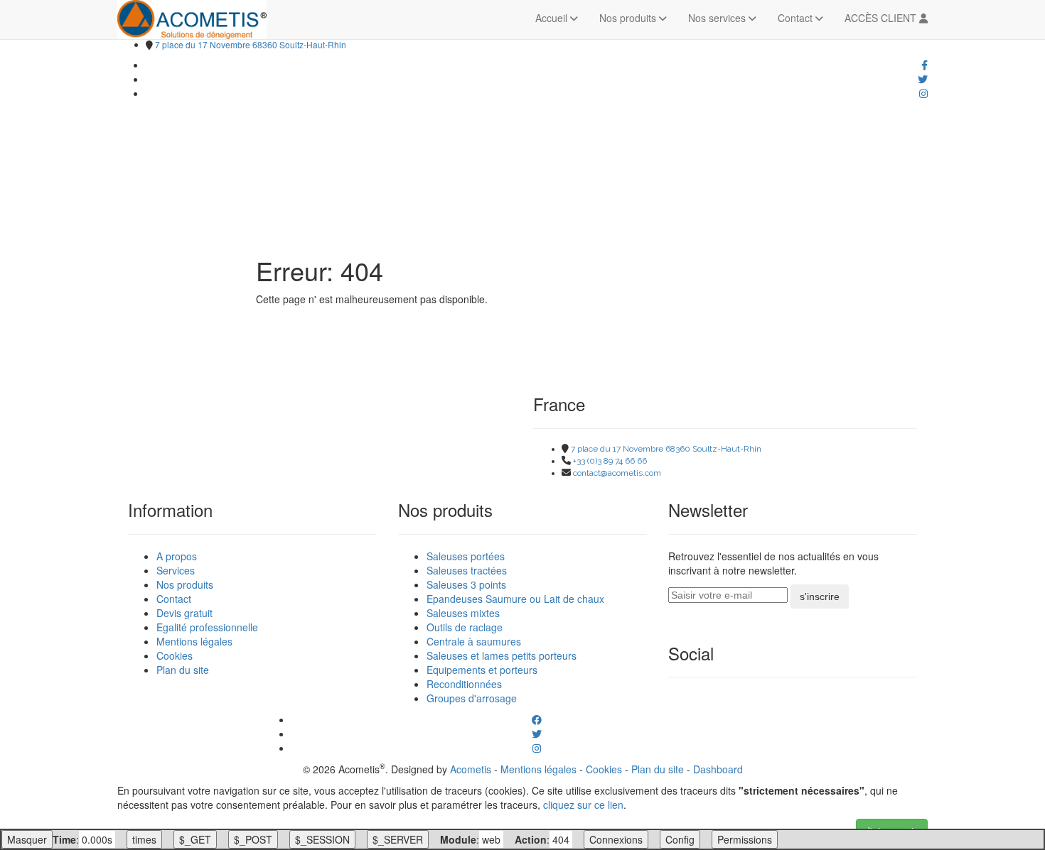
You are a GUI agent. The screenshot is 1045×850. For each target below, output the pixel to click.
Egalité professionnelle (207, 627)
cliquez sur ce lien (583, 804)
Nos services (718, 18)
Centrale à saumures (474, 641)
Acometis (470, 769)
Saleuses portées (466, 556)
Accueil (552, 18)
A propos (176, 556)
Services (175, 570)
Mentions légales (194, 641)
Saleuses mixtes (463, 613)
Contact (796, 18)
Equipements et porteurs (482, 670)
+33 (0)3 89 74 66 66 (610, 461)
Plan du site (182, 670)
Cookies (174, 655)
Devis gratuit (184, 613)
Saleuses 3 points (466, 584)
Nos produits (629, 18)
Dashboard (718, 769)
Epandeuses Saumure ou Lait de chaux (515, 599)
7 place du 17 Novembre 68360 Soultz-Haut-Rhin (250, 44)
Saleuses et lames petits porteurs (502, 655)
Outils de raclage (465, 627)
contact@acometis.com (617, 473)
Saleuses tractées (467, 570)
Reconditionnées (464, 684)
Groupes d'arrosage (472, 698)
